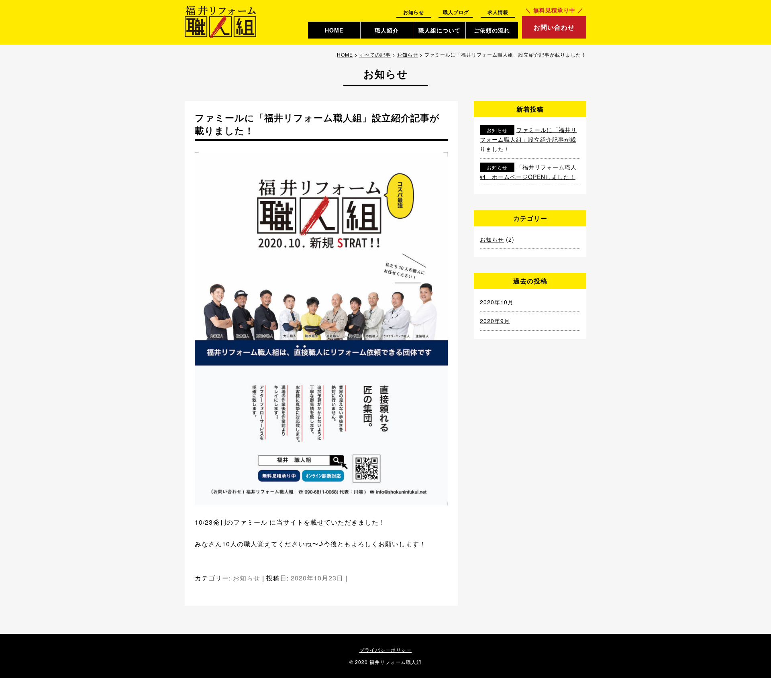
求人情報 (497, 12)
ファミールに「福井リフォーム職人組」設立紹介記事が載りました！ (528, 139)
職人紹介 (387, 30)
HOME (334, 30)
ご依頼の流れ (492, 30)
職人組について (439, 30)
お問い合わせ (554, 27)
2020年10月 (497, 302)
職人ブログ (456, 12)
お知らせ (413, 12)
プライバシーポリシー (385, 649)
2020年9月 (495, 321)
